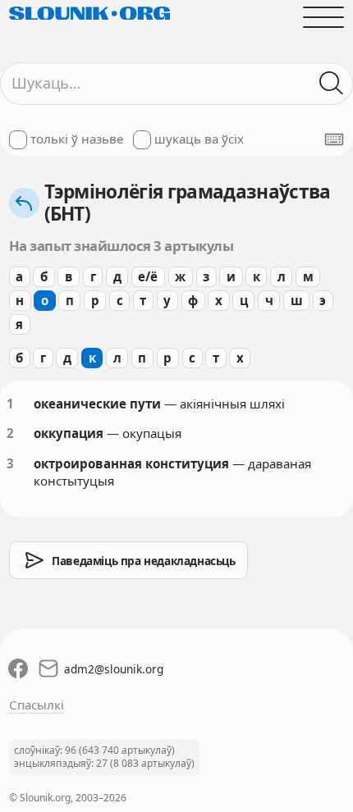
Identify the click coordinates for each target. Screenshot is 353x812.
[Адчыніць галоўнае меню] (324, 17)
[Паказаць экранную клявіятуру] (334, 139)
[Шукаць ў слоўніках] (332, 83)
